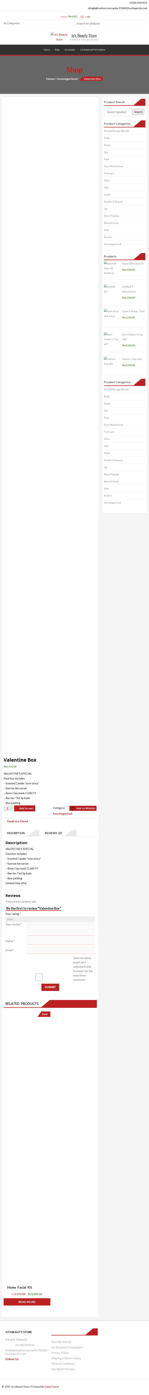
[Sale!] (27, 1147)
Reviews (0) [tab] (52, 833)
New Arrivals (111, 222)
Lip (105, 208)
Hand (107, 194)
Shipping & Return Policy (66, 1358)
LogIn (87, 16)
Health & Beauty (113, 201)
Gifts (107, 180)
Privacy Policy (60, 1352)
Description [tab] (15, 833)
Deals (107, 145)
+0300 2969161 (138, 2)
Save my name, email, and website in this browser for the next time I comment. (83, 968)
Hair (106, 187)
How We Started (61, 1341)
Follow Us (12, 1359)
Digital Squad (52, 1386)
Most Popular (111, 215)
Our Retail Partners (63, 1369)
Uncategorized (67, 78)
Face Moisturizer (114, 166)
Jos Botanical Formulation (92, 49)
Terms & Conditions (63, 1363)
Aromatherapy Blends (116, 130)
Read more (27, 1302)
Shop (57, 49)
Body (107, 138)
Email (9, 950)
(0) (82, 16)
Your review (13, 924)
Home (47, 49)
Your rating (13, 913)
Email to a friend (17, 821)
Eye (106, 152)
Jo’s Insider (69, 49)
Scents (108, 237)
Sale (106, 230)
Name (10, 941)
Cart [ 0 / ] (68, 16)
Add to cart (26, 808)
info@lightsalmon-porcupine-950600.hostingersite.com (117, 8)
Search (138, 111)
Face (106, 159)
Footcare (109, 173)
